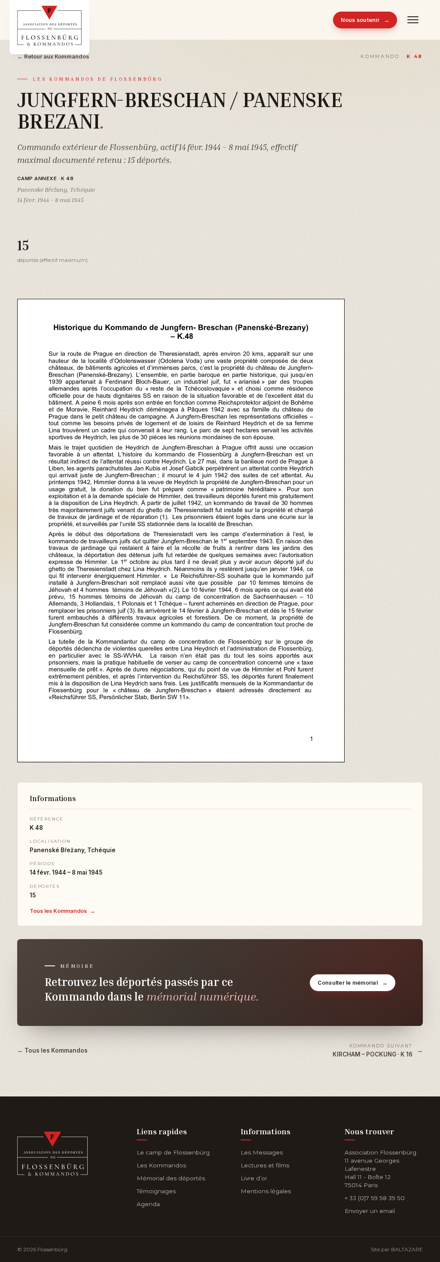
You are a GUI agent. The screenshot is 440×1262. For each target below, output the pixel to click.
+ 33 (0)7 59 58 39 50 (375, 1197)
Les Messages (262, 1152)
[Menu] (413, 19)
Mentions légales (266, 1191)
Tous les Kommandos (62, 911)
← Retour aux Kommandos (53, 56)
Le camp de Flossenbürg (173, 1152)
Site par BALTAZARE (397, 1249)
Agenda (148, 1204)
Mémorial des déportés (171, 1178)
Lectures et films (265, 1165)
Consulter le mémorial (353, 983)
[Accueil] (52, 1152)
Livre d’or (254, 1178)
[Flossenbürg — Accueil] (49, 20)
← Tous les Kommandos (52, 1050)
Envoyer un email (370, 1210)
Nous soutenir (365, 20)
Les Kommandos (161, 1165)
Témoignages (156, 1191)
